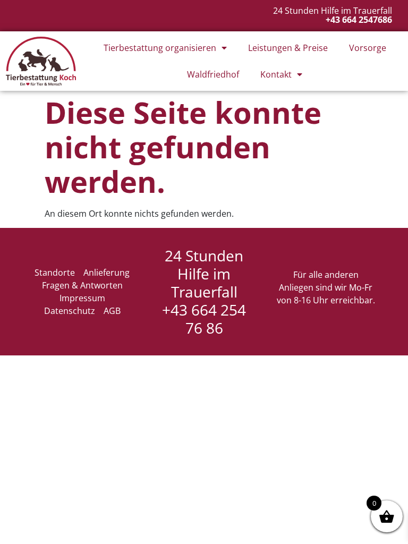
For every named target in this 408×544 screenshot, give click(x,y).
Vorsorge (367, 48)
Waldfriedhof (213, 74)
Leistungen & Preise (288, 48)
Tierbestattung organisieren (160, 48)
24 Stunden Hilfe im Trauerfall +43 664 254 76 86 (204, 291)
